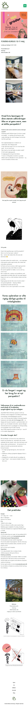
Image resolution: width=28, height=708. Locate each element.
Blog (14, 693)
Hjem (14, 682)
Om (14, 685)
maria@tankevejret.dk (19, 536)
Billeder (14, 687)
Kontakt (14, 690)
